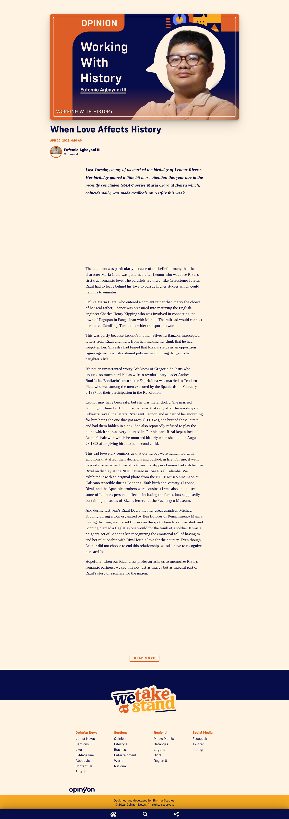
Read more (144, 658)
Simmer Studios (163, 800)
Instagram (200, 750)
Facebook (200, 739)
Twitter (198, 744)
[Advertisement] (144, 232)
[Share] (176, 814)
